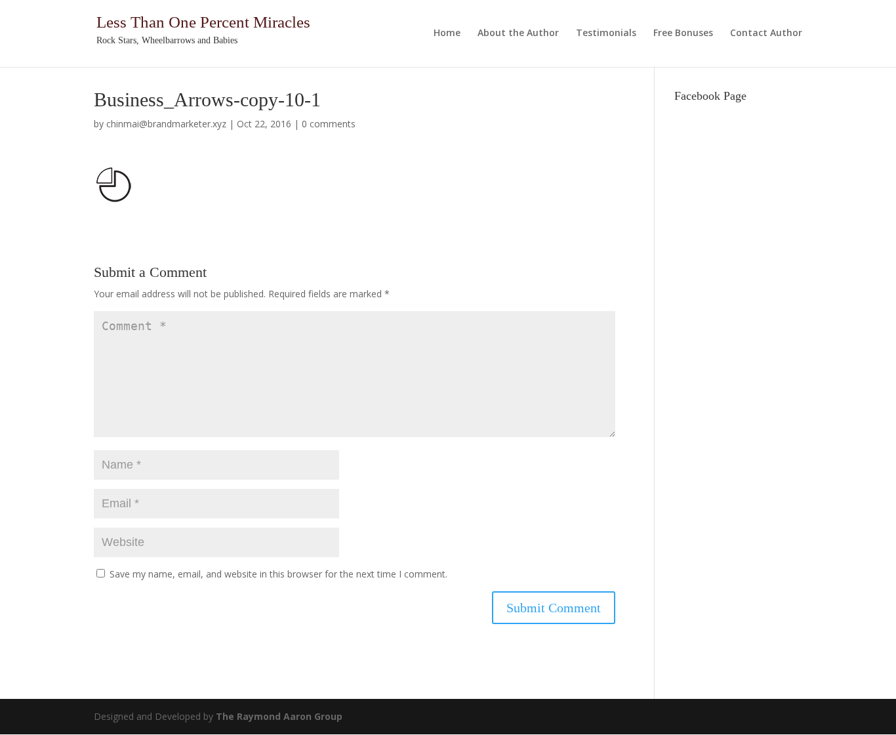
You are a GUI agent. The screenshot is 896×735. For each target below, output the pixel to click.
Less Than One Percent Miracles (203, 22)
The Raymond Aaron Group (279, 716)
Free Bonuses (683, 33)
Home (447, 33)
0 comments (329, 123)
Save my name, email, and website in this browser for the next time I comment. (278, 574)
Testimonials (606, 33)
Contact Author (766, 33)
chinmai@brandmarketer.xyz (166, 123)
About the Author (518, 33)
